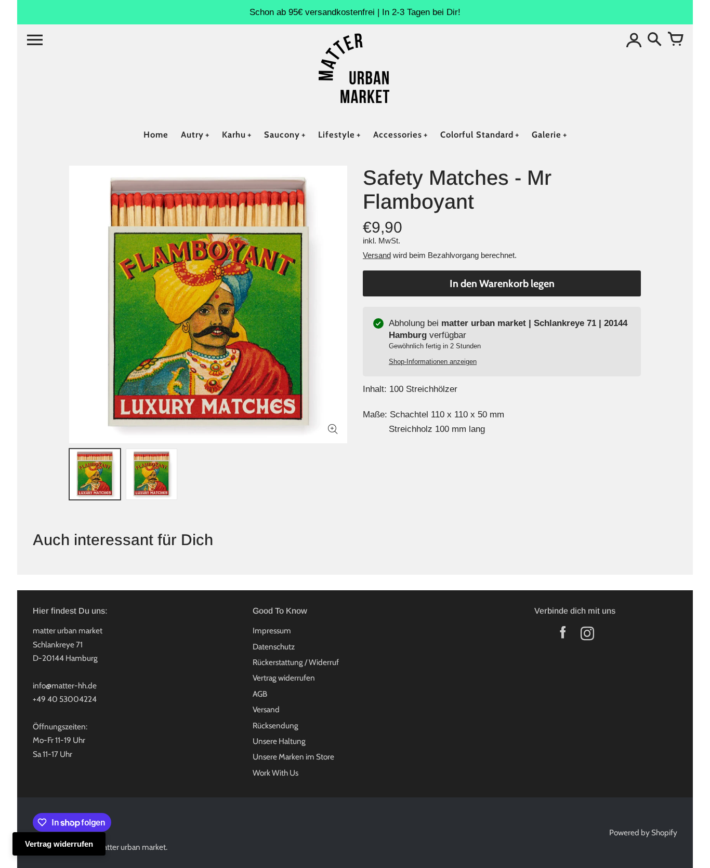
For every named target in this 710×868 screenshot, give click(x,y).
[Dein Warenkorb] (675, 40)
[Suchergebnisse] (654, 40)
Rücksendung (275, 725)
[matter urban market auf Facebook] (562, 635)
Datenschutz (274, 647)
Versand (377, 255)
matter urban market (131, 847)
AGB (260, 694)
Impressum (272, 630)
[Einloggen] (633, 40)
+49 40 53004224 (65, 699)
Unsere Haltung (279, 741)
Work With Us (275, 773)
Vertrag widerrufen (284, 678)
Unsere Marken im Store (293, 757)
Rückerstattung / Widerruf (296, 662)
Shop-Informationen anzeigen (433, 361)
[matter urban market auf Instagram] (587, 635)
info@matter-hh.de (65, 685)
